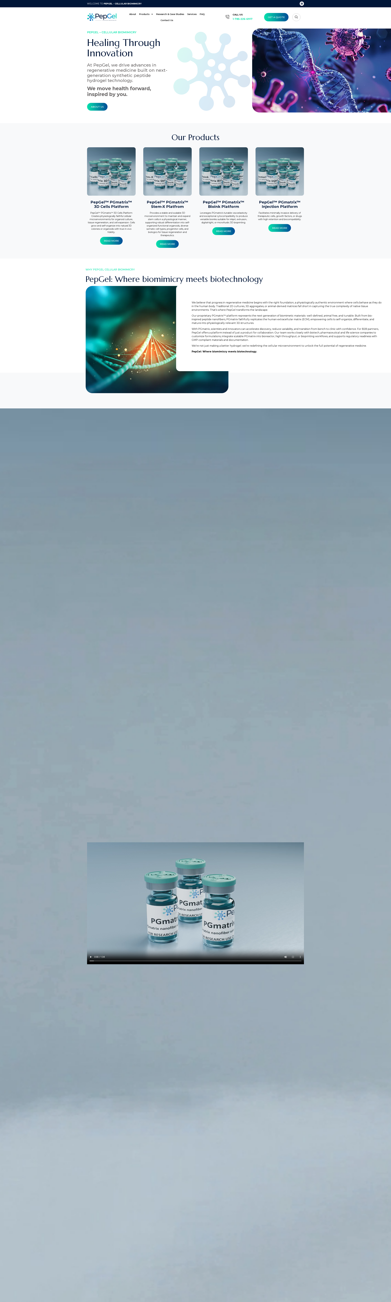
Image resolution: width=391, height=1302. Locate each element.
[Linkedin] (302, 4)
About (132, 14)
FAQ (202, 14)
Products (144, 14)
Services (192, 14)
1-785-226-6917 (242, 19)
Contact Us (167, 20)
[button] (296, 17)
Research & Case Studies (170, 14)
